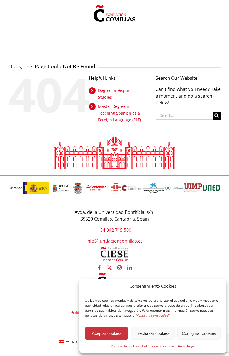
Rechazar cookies (153, 333)
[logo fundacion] (114, 5)
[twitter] (109, 267)
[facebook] (99, 267)
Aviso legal (186, 346)
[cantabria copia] (61, 184)
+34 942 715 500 (114, 230)
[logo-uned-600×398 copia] (211, 184)
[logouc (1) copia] (174, 184)
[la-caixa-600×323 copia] (153, 184)
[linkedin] (129, 267)
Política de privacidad (158, 346)
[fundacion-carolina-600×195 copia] (132, 187)
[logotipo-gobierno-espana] (36, 184)
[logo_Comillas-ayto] (78, 184)
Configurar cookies (199, 333)
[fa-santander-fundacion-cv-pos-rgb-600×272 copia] (96, 184)
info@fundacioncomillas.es (114, 241)
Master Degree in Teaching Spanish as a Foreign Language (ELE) (119, 113)
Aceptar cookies (106, 333)
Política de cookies (125, 346)
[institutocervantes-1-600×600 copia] (115, 184)
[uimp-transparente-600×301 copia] (193, 186)
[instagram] (119, 267)
